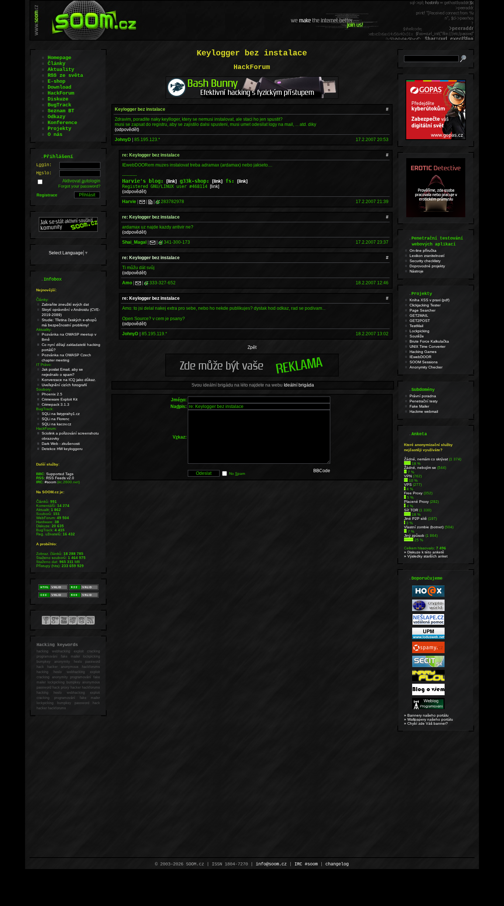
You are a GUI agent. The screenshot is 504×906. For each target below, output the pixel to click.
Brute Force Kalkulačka (429, 341)
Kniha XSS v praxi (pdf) (429, 300)
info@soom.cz (271, 864)
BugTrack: (44, 409)
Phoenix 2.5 (52, 394)
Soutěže (417, 336)
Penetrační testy (424, 401)
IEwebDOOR (420, 357)
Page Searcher (422, 310)
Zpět (252, 347)
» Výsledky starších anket (426, 556)
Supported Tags (59, 474)
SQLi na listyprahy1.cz (61, 414)
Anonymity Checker (426, 367)
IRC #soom (306, 864)
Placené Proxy (416, 502)
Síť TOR (411, 510)
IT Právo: (44, 365)
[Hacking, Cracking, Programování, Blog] (428, 708)
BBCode (321, 470)
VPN (408, 476)
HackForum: (46, 428)
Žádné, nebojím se (420, 468)
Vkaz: (180, 437)
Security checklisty (425, 261)
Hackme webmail (424, 411)
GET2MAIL (419, 315)
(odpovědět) (127, 129)
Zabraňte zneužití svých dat (65, 304)
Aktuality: (44, 329)
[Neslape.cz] (428, 624)
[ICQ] (158, 201)
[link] (171, 181)
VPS (408, 485)
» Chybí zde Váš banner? (426, 723)
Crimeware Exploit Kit (59, 399)
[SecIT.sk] (428, 666)
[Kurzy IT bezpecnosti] (435, 138)
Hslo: (44, 173)
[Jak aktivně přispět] (68, 230)
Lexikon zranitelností (427, 256)
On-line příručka (423, 250)
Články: (42, 300)
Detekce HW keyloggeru (62, 449)
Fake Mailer (419, 406)
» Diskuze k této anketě (424, 552)
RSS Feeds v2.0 (60, 478)
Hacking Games (423, 352)
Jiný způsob (414, 535)
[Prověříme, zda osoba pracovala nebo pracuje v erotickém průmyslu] (435, 215)
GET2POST (420, 321)
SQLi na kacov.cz (56, 424)
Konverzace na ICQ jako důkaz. (69, 380)
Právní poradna (423, 396)
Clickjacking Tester (425, 305)
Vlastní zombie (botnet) (423, 527)
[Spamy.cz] (428, 652)
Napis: (178, 406)
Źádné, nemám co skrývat (426, 459)
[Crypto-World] (428, 610)
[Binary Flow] (428, 680)
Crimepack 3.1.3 (55, 404)
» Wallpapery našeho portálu (428, 719)
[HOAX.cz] (428, 596)
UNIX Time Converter (427, 346)
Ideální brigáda (299, 385)
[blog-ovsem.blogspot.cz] (428, 694)
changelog (337, 864)
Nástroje (417, 271)
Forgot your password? (79, 186)
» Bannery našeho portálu (426, 715)
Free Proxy (413, 493)
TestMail (416, 326)
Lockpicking (419, 331)
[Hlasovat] (407, 463)
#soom (50, 482)
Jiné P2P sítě (415, 519)
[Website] (150, 201)
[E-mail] (142, 201)
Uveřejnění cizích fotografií (64, 385)
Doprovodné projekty (427, 266)
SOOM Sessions (424, 362)
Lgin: (44, 165)
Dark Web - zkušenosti (61, 444)
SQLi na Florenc (55, 419)
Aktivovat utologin (81, 180)
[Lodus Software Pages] (428, 638)
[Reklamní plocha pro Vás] (252, 374)
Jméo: (179, 399)
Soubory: (44, 389)
